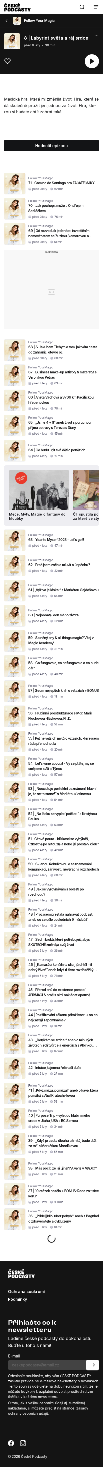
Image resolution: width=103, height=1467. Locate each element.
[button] (82, 7)
